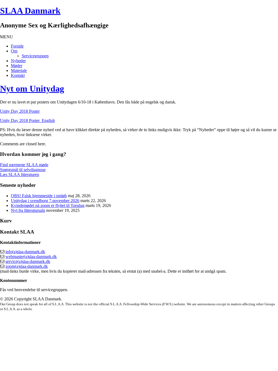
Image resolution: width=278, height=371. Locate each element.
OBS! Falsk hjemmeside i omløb (39, 195)
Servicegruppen (35, 56)
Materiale (19, 70)
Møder (16, 65)
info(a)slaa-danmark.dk (25, 251)
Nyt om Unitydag (32, 88)
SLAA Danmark (30, 10)
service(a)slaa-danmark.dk (27, 261)
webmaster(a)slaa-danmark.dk (31, 256)
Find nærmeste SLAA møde (24, 164)
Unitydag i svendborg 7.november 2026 (45, 200)
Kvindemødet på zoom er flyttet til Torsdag (47, 205)
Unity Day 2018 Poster (20, 111)
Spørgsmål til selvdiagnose (23, 169)
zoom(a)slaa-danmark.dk (26, 266)
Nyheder (18, 60)
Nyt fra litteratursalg (28, 210)
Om (14, 51)
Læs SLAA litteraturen (19, 174)
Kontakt (18, 75)
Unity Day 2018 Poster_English (27, 120)
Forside (17, 46)
